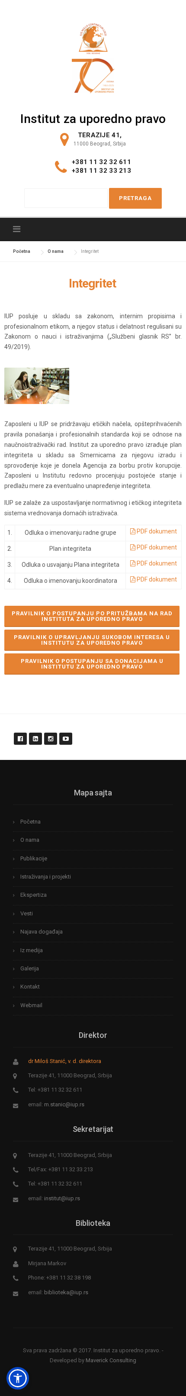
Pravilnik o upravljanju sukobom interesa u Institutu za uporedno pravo (92, 640)
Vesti (26, 913)
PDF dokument (156, 531)
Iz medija (31, 950)
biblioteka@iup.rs (66, 1292)
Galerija (29, 968)
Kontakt (30, 986)
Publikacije (33, 858)
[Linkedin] (35, 733)
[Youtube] (65, 733)
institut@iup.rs (62, 1198)
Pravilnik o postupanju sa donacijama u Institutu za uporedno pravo (92, 664)
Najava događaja (41, 931)
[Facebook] (20, 733)
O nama (29, 840)
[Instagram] (50, 733)
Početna (30, 821)
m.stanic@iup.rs (64, 1104)
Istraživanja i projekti (45, 876)
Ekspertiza (33, 895)
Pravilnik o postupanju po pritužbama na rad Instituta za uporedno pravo (92, 616)
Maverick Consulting (111, 1360)
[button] (18, 1378)
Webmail (31, 1005)
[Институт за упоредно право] (93, 36)
